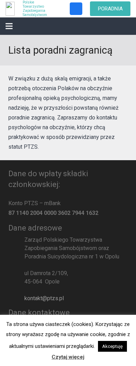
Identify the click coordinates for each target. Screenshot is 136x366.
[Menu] (9, 26)
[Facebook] (76, 8)
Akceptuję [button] (112, 346)
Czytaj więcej (68, 357)
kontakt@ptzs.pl (44, 298)
